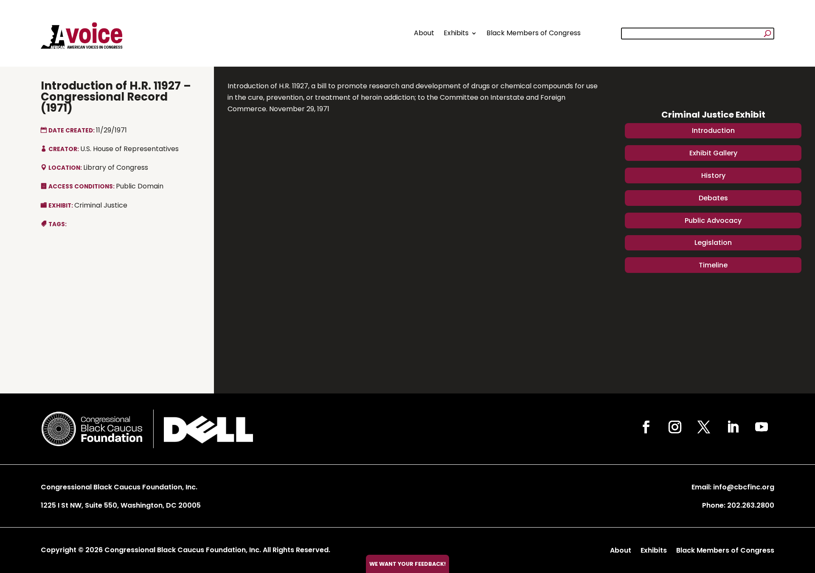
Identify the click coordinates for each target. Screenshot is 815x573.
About (424, 33)
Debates (713, 198)
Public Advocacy (713, 220)
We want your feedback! (407, 563)
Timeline (713, 265)
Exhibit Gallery (713, 153)
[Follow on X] (704, 427)
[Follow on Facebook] (646, 427)
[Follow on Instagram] (675, 427)
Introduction (713, 130)
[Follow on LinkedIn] (732, 427)
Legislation (713, 242)
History (713, 175)
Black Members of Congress (533, 33)
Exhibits (456, 33)
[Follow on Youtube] (761, 427)
